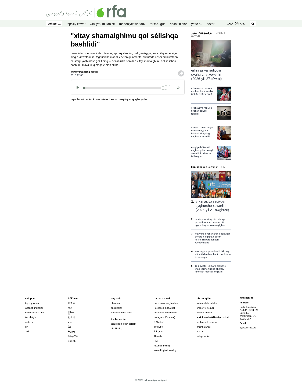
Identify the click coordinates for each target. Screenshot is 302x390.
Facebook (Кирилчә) (164, 308)
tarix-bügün (158, 24)
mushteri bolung (162, 345)
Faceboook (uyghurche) (166, 303)
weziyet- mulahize (102, 24)
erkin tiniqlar (178, 24)
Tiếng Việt (73, 336)
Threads (158, 336)
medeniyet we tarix (132, 24)
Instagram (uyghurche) (165, 312)
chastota (115, 303)
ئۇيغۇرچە (228, 24)
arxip (27, 331)
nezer (210, 24)
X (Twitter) (159, 322)
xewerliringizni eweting (165, 350)
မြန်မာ (71, 312)
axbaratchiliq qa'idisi (207, 303)
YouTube (158, 326)
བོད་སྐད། (71, 331)
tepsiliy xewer (76, 24)
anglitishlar (116, 308)
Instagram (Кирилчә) (164, 317)
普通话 (71, 303)
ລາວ (70, 322)
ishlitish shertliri (204, 312)
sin (26, 326)
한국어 (71, 317)
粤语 (70, 308)
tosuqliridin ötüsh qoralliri (123, 323)
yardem (200, 331)
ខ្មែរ (69, 326)
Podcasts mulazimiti (121, 312)
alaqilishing (116, 328)
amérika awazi (204, 326)
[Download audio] (178, 87)
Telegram (158, 331)
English (72, 341)
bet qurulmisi (203, 336)
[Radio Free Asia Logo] (86, 11)
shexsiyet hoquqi (205, 308)
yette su (196, 24)
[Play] (79, 88)
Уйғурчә (240, 23)
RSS (156, 341)
